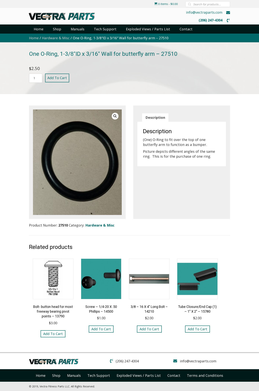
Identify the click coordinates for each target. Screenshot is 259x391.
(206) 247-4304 (210, 20)
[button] (115, 116)
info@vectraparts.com (204, 12)
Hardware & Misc (56, 38)
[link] (40, 375)
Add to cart (57, 78)
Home (34, 38)
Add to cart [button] (53, 333)
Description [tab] (155, 117)
